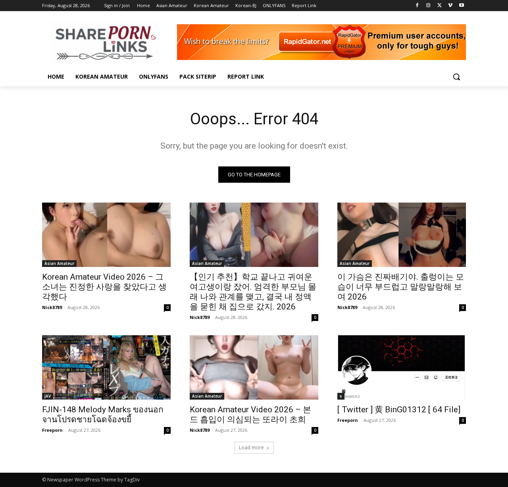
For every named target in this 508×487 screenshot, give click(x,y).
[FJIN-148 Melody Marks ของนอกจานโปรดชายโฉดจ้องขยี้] (106, 367)
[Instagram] (428, 5)
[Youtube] (461, 5)
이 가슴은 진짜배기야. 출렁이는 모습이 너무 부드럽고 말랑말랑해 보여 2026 (400, 286)
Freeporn (52, 430)
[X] (439, 5)
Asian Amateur (59, 263)
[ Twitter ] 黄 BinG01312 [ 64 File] (398, 409)
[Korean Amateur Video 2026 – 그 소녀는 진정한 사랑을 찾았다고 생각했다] (106, 235)
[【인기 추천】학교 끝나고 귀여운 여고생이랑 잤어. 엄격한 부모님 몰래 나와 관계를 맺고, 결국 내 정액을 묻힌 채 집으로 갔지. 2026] (254, 235)
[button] (456, 76)
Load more (251, 447)
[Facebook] (417, 5)
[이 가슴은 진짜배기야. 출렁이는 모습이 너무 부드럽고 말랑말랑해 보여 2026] (401, 235)
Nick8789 (52, 307)
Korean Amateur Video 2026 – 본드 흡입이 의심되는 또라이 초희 (250, 414)
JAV (47, 396)
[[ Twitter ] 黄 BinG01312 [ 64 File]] (401, 367)
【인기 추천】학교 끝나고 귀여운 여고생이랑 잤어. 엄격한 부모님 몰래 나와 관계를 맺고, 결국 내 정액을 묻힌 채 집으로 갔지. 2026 (253, 291)
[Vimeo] (450, 5)
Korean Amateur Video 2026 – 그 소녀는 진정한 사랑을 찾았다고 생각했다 (104, 286)
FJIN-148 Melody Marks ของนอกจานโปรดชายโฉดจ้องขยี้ (103, 414)
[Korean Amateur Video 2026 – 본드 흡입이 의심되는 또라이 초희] (254, 367)
